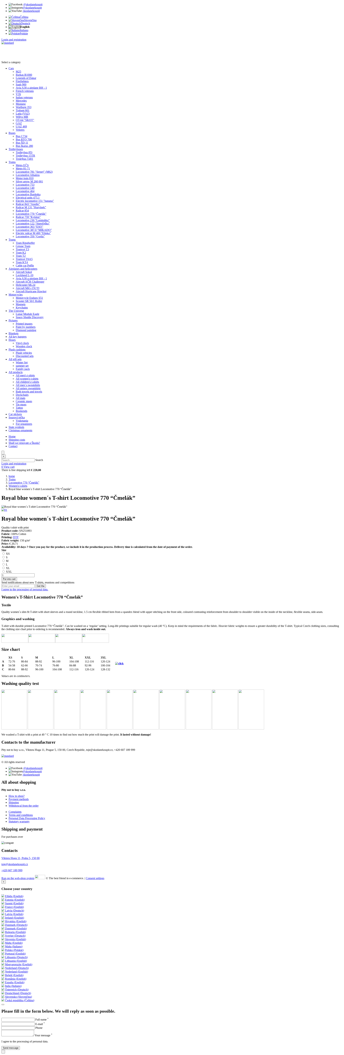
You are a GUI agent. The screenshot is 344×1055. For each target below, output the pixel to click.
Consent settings (95, 878)
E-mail (40, 1024)
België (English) (14, 975)
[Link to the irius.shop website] (40, 878)
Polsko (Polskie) (14, 950)
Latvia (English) (14, 914)
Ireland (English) (14, 917)
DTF (16, 537)
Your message (43, 1035)
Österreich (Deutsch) (16, 989)
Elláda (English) (14, 896)
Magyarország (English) (18, 964)
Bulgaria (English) (15, 932)
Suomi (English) (14, 903)
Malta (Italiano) (13, 946)
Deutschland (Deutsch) (18, 993)
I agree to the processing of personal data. (24, 589)
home (12, 476)
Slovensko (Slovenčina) (18, 996)
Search (39, 460)
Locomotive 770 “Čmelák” (24, 482)
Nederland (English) (16, 971)
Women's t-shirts (18, 485)
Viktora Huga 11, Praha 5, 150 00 (20, 858)
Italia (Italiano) (13, 985)
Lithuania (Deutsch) (16, 957)
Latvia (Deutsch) (14, 910)
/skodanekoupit (31, 10)
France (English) (14, 906)
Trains (12, 479)
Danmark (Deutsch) (16, 924)
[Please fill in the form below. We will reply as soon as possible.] (3, 1052)
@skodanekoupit (32, 4)
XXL (8, 571)
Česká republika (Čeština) (19, 1000)
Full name (42, 1019)
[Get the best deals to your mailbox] (2, 1004)
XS (7, 553)
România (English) (15, 978)
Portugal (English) (15, 953)
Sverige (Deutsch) (15, 935)
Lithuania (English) (16, 960)
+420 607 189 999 (11, 870)
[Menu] (2, 453)
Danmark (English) (16, 928)
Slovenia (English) (15, 939)
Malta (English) (14, 942)
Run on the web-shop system (17, 878)
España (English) (14, 982)
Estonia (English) (15, 899)
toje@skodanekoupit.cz (14, 864)
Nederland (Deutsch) (17, 968)
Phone (38, 1027)
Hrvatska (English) (15, 921)
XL (7, 568)
